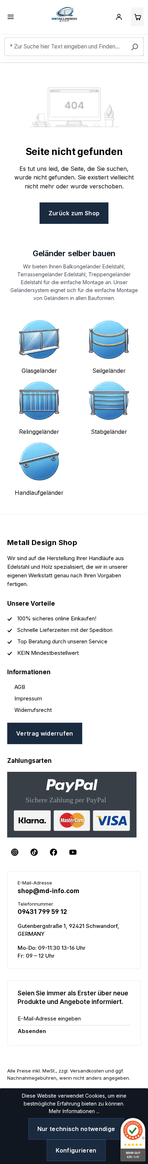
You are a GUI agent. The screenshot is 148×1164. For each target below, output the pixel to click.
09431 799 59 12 (42, 911)
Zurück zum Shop (74, 213)
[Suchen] (135, 46)
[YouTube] (72, 852)
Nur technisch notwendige (76, 1128)
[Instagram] (14, 852)
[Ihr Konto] (119, 17)
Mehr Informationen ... (74, 1111)
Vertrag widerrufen (44, 733)
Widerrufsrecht (33, 710)
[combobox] (74, 46)
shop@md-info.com (48, 891)
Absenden (32, 1031)
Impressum (28, 698)
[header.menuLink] (10, 16)
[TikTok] (34, 852)
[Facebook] (53, 852)
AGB (19, 687)
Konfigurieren (76, 1150)
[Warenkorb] (137, 17)
